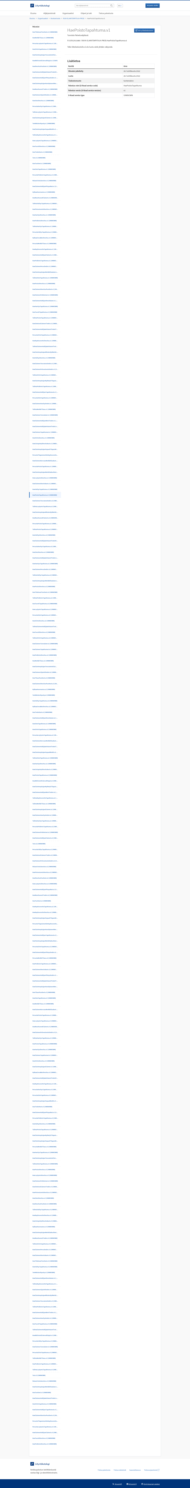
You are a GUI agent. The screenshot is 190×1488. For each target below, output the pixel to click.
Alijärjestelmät (49, 13)
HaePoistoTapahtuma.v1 (96, 18)
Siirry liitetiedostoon (145, 30)
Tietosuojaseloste (151, 1470)
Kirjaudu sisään (152, 5)
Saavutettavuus (135, 1470)
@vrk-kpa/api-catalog (152, 1484)
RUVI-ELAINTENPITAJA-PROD (73, 18)
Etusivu (33, 13)
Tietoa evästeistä (120, 1470)
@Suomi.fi (133, 1484)
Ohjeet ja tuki (86, 13)
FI (119, 6)
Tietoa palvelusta (106, 13)
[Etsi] (111, 5)
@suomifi (118, 1484)
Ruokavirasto (55, 18)
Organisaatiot (68, 13)
